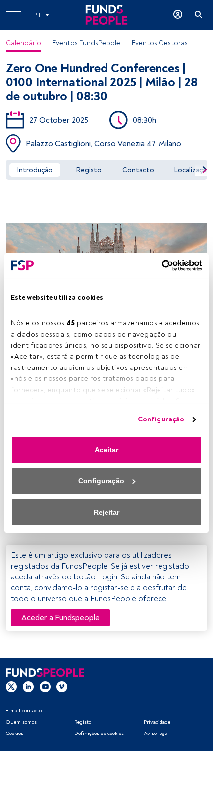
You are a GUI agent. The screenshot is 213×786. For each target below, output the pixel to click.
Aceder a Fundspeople (60, 618)
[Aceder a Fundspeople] (177, 14)
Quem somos (21, 722)
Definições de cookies (99, 733)
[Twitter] (11, 686)
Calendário (23, 43)
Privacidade (157, 722)
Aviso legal (156, 733)
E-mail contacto (23, 710)
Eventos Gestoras (160, 43)
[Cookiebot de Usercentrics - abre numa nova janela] (158, 265)
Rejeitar (106, 512)
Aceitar (106, 450)
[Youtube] (45, 686)
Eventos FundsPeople (86, 43)
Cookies (14, 733)
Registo (82, 722)
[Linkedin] (28, 686)
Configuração (161, 419)
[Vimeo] (61, 686)
